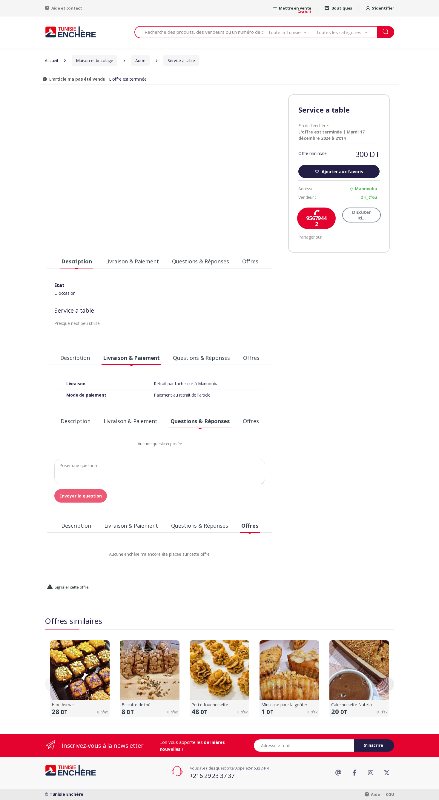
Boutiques (341, 8)
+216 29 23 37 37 (212, 776)
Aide (375, 794)
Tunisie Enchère (66, 794)
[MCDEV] (70, 32)
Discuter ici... (361, 215)
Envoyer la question (80, 496)
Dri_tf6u (368, 197)
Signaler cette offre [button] (71, 587)
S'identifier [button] (383, 8)
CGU (390, 794)
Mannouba (366, 188)
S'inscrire (373, 745)
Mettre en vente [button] (294, 8)
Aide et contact (66, 8)
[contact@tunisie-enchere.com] (338, 772)
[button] (292, 32)
